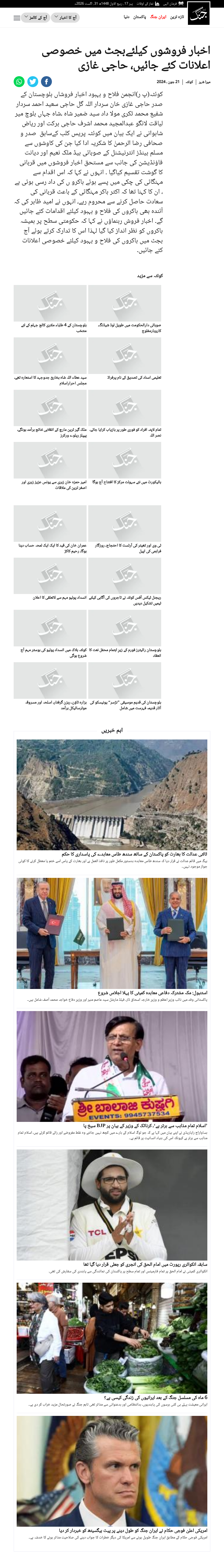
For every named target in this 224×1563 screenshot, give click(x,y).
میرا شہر (204, 82)
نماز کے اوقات (145, 4)
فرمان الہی (170, 4)
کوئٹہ (189, 82)
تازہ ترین (177, 17)
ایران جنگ (158, 17)
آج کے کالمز (37, 18)
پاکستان (139, 17)
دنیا (126, 17)
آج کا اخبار (67, 18)
